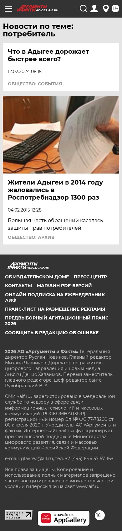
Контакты (18, 285)
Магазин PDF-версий (64, 285)
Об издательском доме (37, 277)
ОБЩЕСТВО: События (35, 84)
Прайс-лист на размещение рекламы (55, 309)
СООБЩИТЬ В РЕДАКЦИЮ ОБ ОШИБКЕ (52, 332)
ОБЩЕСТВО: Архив (31, 237)
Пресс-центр (90, 277)
